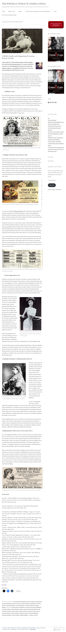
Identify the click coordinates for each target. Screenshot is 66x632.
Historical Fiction (8, 603)
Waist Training (15, 615)
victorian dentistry (20, 605)
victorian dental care (11, 605)
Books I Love (11, 11)
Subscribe (51, 185)
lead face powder (23, 611)
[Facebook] (48, 102)
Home (3, 11)
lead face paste (14, 611)
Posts (55, 11)
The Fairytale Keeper (15, 64)
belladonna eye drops (25, 601)
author (21, 62)
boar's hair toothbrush (35, 607)
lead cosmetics (25, 603)
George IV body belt (28, 609)
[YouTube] (55, 102)
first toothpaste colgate (17, 609)
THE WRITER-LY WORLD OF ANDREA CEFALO (24, 4)
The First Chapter (52, 120)
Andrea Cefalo (15, 607)
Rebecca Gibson (15, 613)
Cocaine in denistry (6, 609)
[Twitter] (50, 102)
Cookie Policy (33, 629)
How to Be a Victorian (7, 227)
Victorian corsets (23, 613)
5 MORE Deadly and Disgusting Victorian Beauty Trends (18, 57)
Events (20, 11)
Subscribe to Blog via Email (55, 166)
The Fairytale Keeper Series (9, 15)
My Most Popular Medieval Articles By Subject (37, 11)
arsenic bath (17, 601)
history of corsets (17, 603)
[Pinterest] (54, 102)
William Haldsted (18, 211)
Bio (49, 118)
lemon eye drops (32, 611)
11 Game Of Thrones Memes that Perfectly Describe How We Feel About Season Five (56, 149)
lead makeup (32, 603)
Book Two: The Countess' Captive (56, 132)
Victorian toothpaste (7, 615)
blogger (31, 62)
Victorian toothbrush (33, 613)
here (18, 87)
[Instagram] (52, 102)
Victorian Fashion (29, 605)
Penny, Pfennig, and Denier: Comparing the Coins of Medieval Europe (56, 143)
